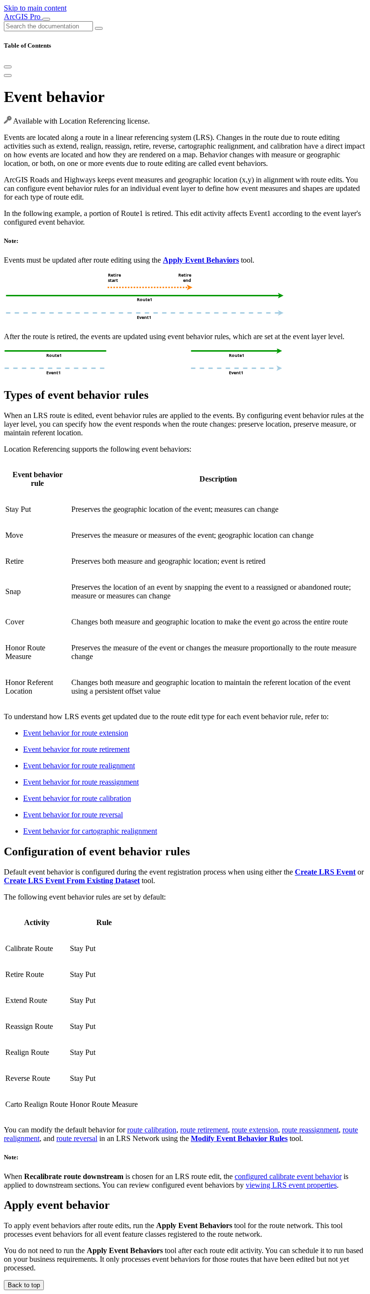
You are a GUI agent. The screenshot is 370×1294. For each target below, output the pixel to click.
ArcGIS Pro (23, 17)
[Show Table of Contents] (8, 75)
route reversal (76, 1138)
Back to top (24, 1285)
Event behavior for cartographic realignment (90, 831)
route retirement (204, 1130)
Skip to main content (35, 8)
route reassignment (310, 1130)
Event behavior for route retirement (76, 749)
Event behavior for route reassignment (81, 782)
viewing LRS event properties (291, 1185)
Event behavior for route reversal (73, 815)
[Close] (8, 66)
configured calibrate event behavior (288, 1176)
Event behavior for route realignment (79, 765)
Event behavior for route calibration (77, 798)
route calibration (151, 1130)
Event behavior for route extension (75, 733)
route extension (255, 1130)
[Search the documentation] (99, 28)
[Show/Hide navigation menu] (46, 19)
